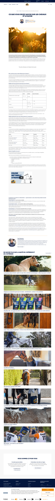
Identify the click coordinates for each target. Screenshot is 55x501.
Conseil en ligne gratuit (7, 483)
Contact (42, 1)
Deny (48, 495)
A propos (29, 483)
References (17, 484)
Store (17, 4)
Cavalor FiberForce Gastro (13, 203)
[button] (48, 4)
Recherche (14, 4)
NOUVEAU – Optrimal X (27, 1)
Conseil (10, 4)
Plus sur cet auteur (21, 246)
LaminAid (10, 215)
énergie (28, 22)
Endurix (30, 130)
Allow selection (48, 492)
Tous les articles (48, 253)
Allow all (48, 489)
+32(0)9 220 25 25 (17, 468)
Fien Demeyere (31, 20)
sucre (34, 22)
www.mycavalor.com (24, 148)
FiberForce (21, 130)
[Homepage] (27, 4)
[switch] (24, 499)
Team (29, 484)
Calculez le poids (6, 484)
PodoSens (14, 215)
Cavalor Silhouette (12, 208)
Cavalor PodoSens (18, 226)
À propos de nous (37, 1)
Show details (45, 499)
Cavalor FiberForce (12, 201)
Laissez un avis (18, 483)
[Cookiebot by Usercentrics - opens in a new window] (5, 499)
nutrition (31, 22)
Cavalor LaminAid (17, 224)
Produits (5, 4)
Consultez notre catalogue (8, 486)
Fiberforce (15, 137)
